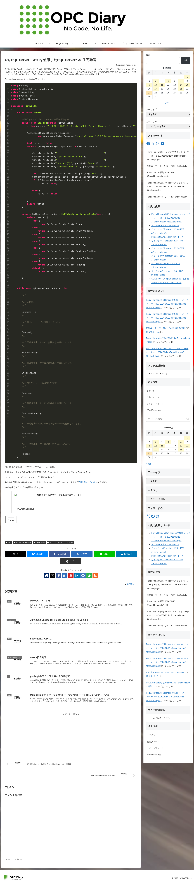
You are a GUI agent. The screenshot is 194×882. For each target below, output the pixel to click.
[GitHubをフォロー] (83, 575)
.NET (9, 542)
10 (155, 85)
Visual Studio (40, 542)
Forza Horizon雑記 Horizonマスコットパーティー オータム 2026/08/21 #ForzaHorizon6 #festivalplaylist (168, 156)
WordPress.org (154, 410)
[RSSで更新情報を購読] (95, 575)
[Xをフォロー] (52, 575)
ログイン (151, 391)
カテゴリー (151, 121)
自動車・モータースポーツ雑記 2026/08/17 (167, 166)
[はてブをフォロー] (64, 575)
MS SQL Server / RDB (23, 542)
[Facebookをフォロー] (58, 575)
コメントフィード (155, 404)
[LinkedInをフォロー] (77, 575)
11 (162, 85)
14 (181, 85)
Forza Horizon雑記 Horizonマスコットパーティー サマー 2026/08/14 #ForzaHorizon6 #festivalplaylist (168, 187)
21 (181, 89)
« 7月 (167, 103)
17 (155, 89)
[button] (70, 561)
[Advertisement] (71, 734)
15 (187, 85)
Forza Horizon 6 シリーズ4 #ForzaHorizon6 (167, 197)
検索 (148, 55)
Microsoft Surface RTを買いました (167, 237)
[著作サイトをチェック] (46, 575)
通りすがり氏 (152, 332)
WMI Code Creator (88, 482)
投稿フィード (153, 397)
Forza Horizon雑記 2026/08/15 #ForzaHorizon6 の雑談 (161, 174)
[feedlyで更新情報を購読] (89, 575)
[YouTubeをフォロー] (71, 575)
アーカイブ (151, 109)
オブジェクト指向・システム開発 (61, 542)
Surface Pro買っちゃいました (165, 225)
